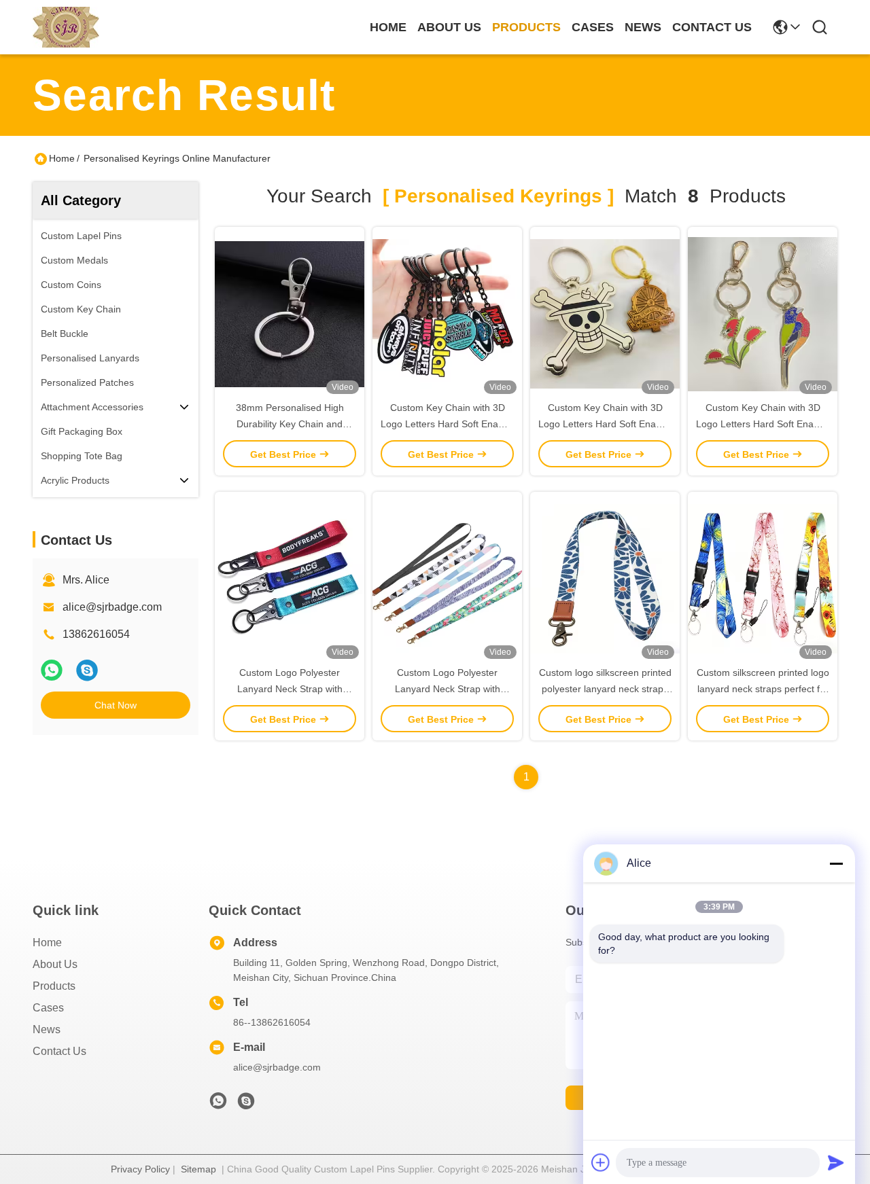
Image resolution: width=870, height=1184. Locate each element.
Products (54, 986)
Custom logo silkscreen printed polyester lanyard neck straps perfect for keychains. (605, 689)
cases (593, 27)
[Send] (836, 1162)
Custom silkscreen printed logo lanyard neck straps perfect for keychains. (763, 689)
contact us (712, 27)
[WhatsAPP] (51, 670)
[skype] (87, 670)
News (46, 1029)
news (643, 27)
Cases (48, 1007)
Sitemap (198, 1169)
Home (388, 27)
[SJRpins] (246, 1104)
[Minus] (836, 863)
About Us (55, 964)
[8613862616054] (218, 1104)
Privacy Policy (140, 1169)
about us (449, 27)
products (526, 27)
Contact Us (59, 1051)
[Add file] (600, 1162)
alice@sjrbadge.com (112, 607)
